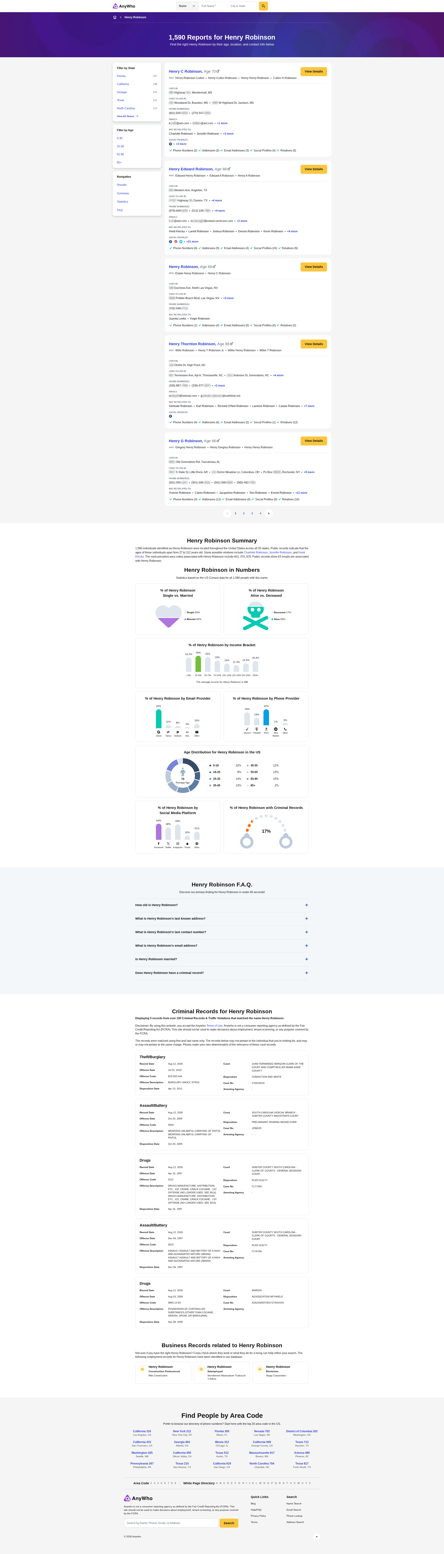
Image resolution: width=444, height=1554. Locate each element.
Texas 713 (302, 1442)
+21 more (192, 241)
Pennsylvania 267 (142, 1463)
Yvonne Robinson (180, 492)
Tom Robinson (258, 492)
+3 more (228, 133)
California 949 (262, 1442)
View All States (125, 116)
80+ (119, 162)
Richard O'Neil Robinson (233, 406)
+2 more (242, 220)
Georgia (122, 92)
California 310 (142, 1431)
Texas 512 (222, 1452)
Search (229, 1523)
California (123, 84)
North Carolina (126, 108)
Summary (123, 193)
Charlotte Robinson (181, 133)
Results (121, 184)
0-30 (119, 138)
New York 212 (182, 1431)
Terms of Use (214, 1025)
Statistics (122, 201)
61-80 (120, 154)
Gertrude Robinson (180, 406)
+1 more (222, 123)
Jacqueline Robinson (232, 492)
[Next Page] (269, 513)
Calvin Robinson (205, 492)
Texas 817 (302, 1463)
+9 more (309, 472)
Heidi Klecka (177, 231)
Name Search (294, 1503)
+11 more (301, 492)
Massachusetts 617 (262, 1452)
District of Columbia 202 (302, 1431)
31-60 (120, 146)
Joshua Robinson (223, 231)
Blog (253, 1503)
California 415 (142, 1442)
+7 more (309, 406)
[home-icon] (115, 17)
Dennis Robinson (249, 231)
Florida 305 (222, 1431)
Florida (121, 76)
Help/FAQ (256, 1509)
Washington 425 (142, 1452)
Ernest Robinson (281, 492)
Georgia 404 (182, 1442)
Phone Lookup (294, 1515)
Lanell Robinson (199, 231)
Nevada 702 (262, 1431)
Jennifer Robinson (208, 133)
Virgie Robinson (200, 318)
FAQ (120, 210)
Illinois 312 (222, 1442)
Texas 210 (182, 1463)
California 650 (182, 1452)
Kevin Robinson (273, 231)
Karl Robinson (205, 406)
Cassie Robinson (289, 406)
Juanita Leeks (177, 318)
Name (183, 6)
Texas (120, 100)
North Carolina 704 (262, 1463)
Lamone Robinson (263, 406)
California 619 (222, 1463)
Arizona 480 (302, 1452)
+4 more (216, 200)
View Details (314, 71)
